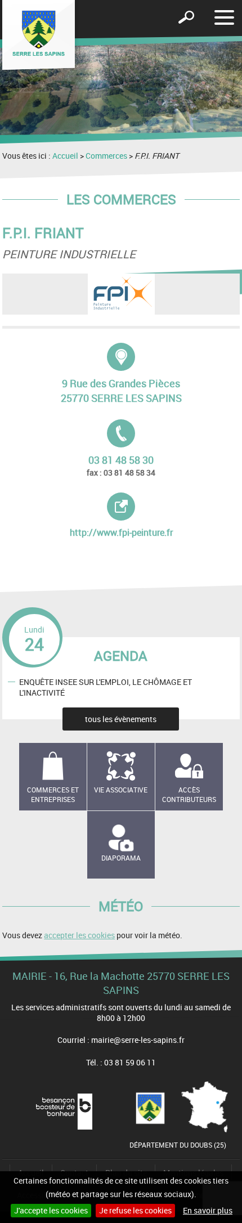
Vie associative (120, 789)
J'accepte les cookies (51, 1210)
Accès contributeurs (189, 794)
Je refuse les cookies (135, 1210)
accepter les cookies (79, 935)
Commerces (106, 155)
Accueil (65, 155)
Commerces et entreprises (53, 794)
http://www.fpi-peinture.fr (129, 515)
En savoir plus (207, 1210)
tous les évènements (120, 719)
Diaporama (121, 857)
